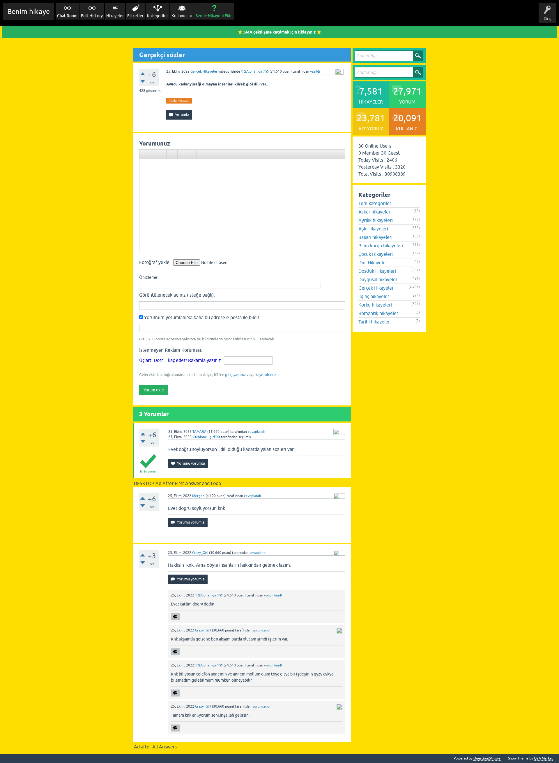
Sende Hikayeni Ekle (214, 15)
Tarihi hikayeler (374, 321)
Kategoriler (157, 15)
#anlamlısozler (179, 100)
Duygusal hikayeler (377, 279)
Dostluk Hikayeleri (377, 271)
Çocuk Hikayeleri (375, 254)
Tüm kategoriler (374, 203)
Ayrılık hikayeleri (375, 220)
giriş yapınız (235, 374)
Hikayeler (115, 15)
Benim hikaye (28, 11)
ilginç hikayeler (373, 296)
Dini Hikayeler (372, 262)
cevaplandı (256, 432)
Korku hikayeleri (375, 304)
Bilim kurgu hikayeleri (380, 245)
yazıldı (315, 71)
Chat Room (67, 15)
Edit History (92, 15)
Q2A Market (543, 758)
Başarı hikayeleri (375, 237)
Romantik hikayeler (378, 313)
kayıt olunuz (265, 374)
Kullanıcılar (181, 15)
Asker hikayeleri (375, 211)
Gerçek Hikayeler (203, 71)
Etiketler (135, 15)
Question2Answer (487, 758)
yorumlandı (273, 595)
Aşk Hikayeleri (373, 228)
